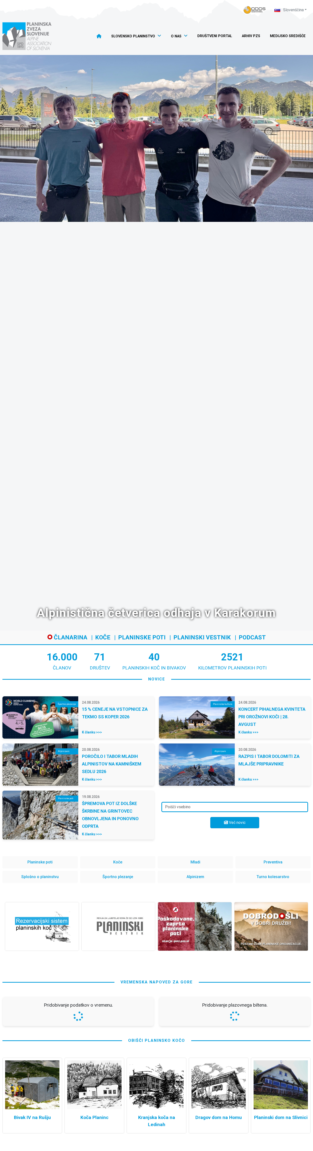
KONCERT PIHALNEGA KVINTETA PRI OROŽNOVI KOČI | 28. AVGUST (271, 717)
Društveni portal (214, 36)
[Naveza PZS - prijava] (254, 10)
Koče (102, 637)
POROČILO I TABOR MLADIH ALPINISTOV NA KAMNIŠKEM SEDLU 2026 (111, 764)
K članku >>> (92, 732)
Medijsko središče (288, 36)
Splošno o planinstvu (40, 876)
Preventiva (273, 862)
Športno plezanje (117, 876)
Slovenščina (293, 10)
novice (156, 679)
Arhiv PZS (251, 36)
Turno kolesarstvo (273, 876)
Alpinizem (195, 876)
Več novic (237, 822)
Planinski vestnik (202, 637)
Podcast (252, 637)
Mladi (195, 862)
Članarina (69, 637)
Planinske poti (142, 637)
